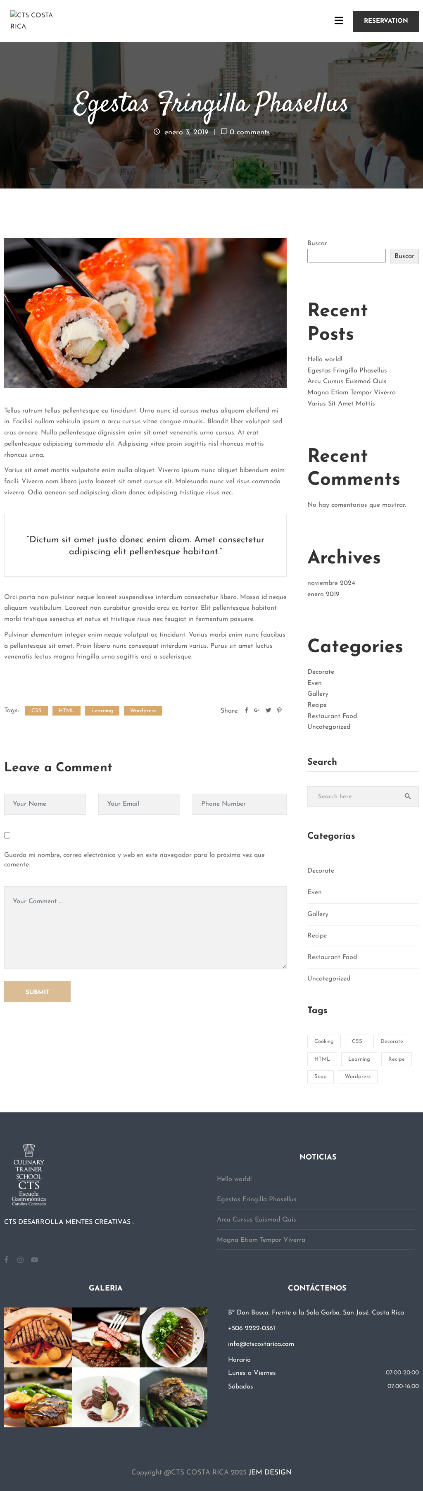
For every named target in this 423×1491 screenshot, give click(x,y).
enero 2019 (323, 594)
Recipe (317, 705)
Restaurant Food (332, 716)
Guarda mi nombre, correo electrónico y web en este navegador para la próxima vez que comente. (134, 860)
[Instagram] (20, 1259)
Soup (320, 1076)
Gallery (317, 694)
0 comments (250, 132)
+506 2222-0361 (251, 1328)
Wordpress (143, 710)
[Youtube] (34, 1259)
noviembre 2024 (331, 583)
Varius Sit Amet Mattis (341, 404)
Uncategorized (328, 727)
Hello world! (324, 359)
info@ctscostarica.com (261, 1344)
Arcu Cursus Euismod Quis (347, 381)
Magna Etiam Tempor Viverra (351, 392)
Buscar (317, 243)
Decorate (320, 672)
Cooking (324, 1041)
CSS (36, 710)
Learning (102, 710)
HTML (66, 710)
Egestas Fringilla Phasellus (347, 370)
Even (314, 683)
